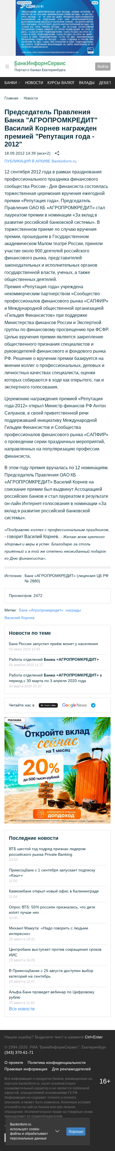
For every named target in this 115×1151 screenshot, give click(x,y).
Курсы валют (61, 83)
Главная (11, 98)
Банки (10, 83)
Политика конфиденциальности (57, 1062)
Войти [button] (102, 66)
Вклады (87, 83)
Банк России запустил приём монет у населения (53, 643)
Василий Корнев (19, 617)
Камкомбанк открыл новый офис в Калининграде (54, 891)
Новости (34, 83)
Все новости (22, 1008)
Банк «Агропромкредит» (41, 610)
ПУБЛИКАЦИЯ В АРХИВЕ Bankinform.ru (40, 161)
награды (73, 610)
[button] (7, 66)
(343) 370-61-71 (18, 1052)
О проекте (13, 1062)
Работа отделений (54, 659)
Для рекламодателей (71, 1069)
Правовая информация (25, 1069)
